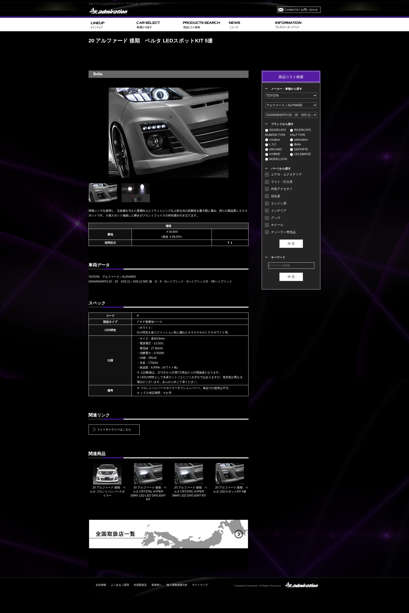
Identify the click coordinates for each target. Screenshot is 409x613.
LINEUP (112, 24)
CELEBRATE (302, 154)
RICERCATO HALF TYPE (300, 132)
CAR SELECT (158, 24)
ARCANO (275, 149)
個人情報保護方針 (177, 584)
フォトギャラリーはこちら (114, 429)
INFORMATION (296, 24)
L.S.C (272, 144)
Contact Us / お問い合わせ (301, 9)
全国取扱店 (140, 584)
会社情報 (101, 584)
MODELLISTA (278, 159)
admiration (301, 139)
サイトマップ (200, 584)
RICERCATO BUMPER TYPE (275, 132)
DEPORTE (301, 149)
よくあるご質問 (120, 584)
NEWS (250, 24)
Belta (297, 144)
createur (274, 139)
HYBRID (274, 154)
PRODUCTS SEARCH (204, 24)
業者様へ (156, 584)
